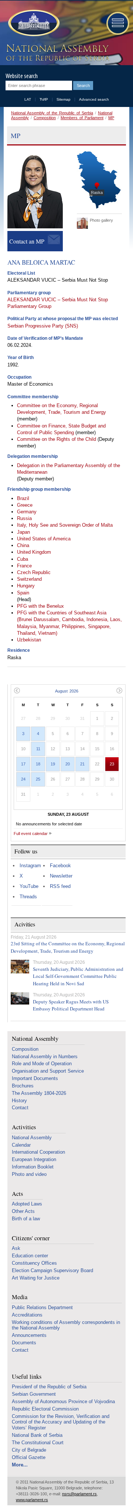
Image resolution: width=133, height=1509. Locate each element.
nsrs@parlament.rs (79, 1494)
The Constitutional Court (38, 1442)
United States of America (44, 538)
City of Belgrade (29, 1450)
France (24, 566)
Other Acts (23, 1211)
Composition (45, 117)
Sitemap (64, 99)
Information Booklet (33, 1167)
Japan (23, 532)
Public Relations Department (42, 1307)
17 (23, 764)
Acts (17, 1194)
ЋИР (44, 99)
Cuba (22, 559)
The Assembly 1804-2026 (39, 1093)
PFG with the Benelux (40, 606)
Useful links (26, 1377)
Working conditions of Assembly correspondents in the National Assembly (66, 1325)
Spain (23, 593)
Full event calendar (31, 833)
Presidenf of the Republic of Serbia (49, 1386)
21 (82, 764)
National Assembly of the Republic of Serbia (52, 113)
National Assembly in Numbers (45, 1056)
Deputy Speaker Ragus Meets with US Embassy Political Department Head (71, 1005)
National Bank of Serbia (37, 1435)
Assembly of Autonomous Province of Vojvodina (63, 1401)
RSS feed (60, 886)
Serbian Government (34, 1394)
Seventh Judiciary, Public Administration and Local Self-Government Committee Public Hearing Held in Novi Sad (78, 976)
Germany (27, 511)
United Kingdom (34, 552)
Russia (24, 518)
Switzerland (29, 579)
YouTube (29, 886)
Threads (28, 896)
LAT (27, 99)
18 (38, 764)
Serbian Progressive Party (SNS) (42, 326)
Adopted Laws (27, 1204)
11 (38, 749)
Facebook (60, 865)
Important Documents (35, 1078)
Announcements (29, 1335)
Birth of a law (26, 1218)
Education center (30, 1255)
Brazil (23, 498)
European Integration (34, 1159)
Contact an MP (26, 241)
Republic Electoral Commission (45, 1409)
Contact (20, 1107)
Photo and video (29, 1174)
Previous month (17, 690)
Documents (24, 1342)
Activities (24, 1127)
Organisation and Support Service (48, 1071)
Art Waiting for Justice (35, 1278)
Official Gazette (28, 1457)
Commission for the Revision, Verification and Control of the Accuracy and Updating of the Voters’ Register (60, 1422)
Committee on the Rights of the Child (57, 439)
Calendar (21, 1145)
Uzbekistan (29, 640)
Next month (119, 690)
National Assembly (35, 1039)
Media (19, 1297)
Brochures (23, 1086)
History (19, 1100)
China (23, 545)
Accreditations (27, 1315)
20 (67, 764)
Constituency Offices (34, 1263)
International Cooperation (38, 1152)
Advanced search (94, 99)
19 (53, 764)
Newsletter (61, 876)
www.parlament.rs (32, 1500)
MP (111, 117)
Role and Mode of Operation (42, 1063)
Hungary (26, 585)
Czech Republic (34, 572)
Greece (25, 505)
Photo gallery (101, 220)
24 (23, 779)
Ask (16, 1248)
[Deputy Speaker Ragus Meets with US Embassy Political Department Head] (20, 998)
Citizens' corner (31, 1238)
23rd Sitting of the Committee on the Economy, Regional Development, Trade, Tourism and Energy (68, 947)
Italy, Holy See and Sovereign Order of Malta (65, 525)
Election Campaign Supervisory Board (52, 1270)
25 (38, 779)
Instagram (30, 865)
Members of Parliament (82, 117)
